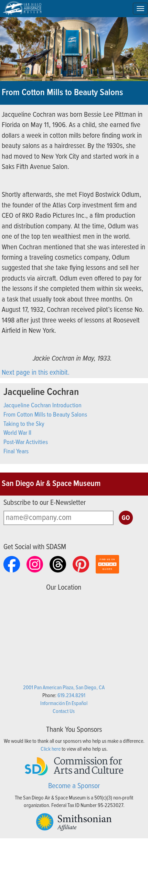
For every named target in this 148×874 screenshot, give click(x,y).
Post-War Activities (25, 442)
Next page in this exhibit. (36, 372)
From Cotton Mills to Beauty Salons (45, 415)
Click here (51, 749)
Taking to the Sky (23, 424)
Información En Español (63, 703)
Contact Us (64, 711)
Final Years (16, 451)
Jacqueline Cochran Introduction (42, 405)
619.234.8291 (71, 695)
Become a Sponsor (74, 786)
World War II (17, 433)
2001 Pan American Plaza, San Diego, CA (64, 687)
